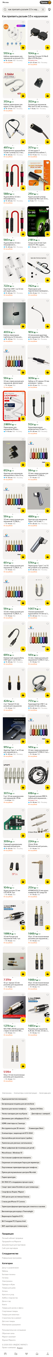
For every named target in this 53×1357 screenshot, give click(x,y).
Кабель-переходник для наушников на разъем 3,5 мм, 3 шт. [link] (13, 57)
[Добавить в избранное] (23, 22)
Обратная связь (8, 1333)
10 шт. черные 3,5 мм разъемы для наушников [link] (13, 984)
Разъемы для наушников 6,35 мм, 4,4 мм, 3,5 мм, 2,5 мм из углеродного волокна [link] (38, 1030)
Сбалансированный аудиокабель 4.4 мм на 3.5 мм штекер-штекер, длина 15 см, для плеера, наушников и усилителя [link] (38, 613)
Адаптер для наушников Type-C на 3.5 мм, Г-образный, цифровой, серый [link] (37, 520)
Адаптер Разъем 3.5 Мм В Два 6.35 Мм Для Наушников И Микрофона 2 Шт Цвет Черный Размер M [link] (38, 57)
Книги (4, 1305)
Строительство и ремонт (11, 1318)
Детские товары (8, 1321)
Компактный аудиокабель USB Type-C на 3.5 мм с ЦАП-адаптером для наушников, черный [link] (14, 659)
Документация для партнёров (13, 1245)
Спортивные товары (10, 1311)
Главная (5, 1354)
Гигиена (5, 1278)
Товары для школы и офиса (12, 1308)
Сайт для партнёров (10, 1248)
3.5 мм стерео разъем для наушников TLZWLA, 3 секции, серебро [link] (14, 613)
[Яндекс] (20, 1348)
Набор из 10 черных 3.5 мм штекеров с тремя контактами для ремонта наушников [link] (38, 382)
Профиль (47, 1354)
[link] (14, 1099)
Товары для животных (10, 1315)
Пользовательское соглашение (14, 1330)
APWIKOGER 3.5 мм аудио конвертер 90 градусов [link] (38, 891)
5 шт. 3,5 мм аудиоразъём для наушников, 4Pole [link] (13, 797)
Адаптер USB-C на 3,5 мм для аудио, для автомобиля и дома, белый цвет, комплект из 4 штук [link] (14, 290)
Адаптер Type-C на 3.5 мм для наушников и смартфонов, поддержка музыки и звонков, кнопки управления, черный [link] (14, 751)
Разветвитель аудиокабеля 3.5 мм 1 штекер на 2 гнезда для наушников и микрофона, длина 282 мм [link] (14, 151)
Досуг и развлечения (10, 1268)
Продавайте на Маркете (11, 1241)
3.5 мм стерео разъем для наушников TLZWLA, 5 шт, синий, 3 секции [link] (38, 751)
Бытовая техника (8, 1274)
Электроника (7, 1281)
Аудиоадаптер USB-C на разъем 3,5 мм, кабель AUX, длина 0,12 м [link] (37, 705)
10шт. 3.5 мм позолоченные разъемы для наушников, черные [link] (38, 984)
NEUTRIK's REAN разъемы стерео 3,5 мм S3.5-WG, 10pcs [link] (14, 1030)
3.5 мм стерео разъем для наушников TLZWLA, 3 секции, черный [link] (14, 567)
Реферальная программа (11, 1258)
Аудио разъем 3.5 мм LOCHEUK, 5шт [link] (12, 891)
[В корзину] (23, 47)
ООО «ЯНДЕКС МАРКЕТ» (18, 1345)
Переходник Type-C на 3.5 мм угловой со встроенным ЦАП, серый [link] (38, 567)
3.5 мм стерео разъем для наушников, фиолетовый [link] (14, 382)
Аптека (5, 1291)
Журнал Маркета (8, 1340)
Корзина (37, 1354)
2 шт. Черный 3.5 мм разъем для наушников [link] (13, 705)
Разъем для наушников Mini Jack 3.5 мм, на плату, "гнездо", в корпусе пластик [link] (38, 105)
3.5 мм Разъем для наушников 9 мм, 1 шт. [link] (12, 937)
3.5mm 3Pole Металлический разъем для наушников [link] (37, 845)
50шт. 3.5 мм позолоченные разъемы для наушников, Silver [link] (14, 1076)
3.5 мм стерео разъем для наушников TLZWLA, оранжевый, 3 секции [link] (14, 520)
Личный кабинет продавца (12, 1238)
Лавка (16, 1354)
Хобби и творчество (10, 1298)
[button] (49, 9)
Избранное (26, 1354)
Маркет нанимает (9, 1337)
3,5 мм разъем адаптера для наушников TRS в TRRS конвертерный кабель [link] (38, 336)
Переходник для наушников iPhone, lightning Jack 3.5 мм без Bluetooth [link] (13, 428)
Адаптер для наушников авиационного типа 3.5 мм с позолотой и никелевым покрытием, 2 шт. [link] (14, 474)
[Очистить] (43, 9)
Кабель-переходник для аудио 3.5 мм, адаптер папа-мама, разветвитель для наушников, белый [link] (13, 105)
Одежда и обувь (8, 1284)
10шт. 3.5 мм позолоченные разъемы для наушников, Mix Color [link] (38, 937)
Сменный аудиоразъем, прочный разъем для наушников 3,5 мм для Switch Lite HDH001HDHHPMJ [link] (13, 845)
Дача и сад (6, 1301)
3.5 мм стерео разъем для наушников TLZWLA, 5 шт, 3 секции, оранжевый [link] (38, 659)
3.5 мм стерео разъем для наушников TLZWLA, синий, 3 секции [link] (38, 474)
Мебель (5, 1271)
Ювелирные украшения (11, 1325)
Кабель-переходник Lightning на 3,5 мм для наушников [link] (12, 336)
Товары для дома (8, 1288)
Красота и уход (8, 1294)
